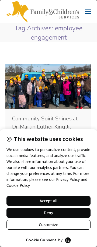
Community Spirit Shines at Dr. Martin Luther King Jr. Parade (45, 127)
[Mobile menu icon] (88, 11)
